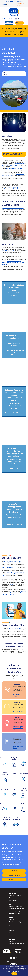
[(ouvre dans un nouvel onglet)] (14, 951)
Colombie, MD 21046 (13, 964)
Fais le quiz (11, 584)
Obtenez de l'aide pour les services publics (18, 728)
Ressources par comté (14, 913)
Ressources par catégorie (15, 911)
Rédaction (11, 919)
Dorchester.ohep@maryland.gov (14, 168)
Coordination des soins (14, 897)
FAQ (10, 932)
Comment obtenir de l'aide (15, 906)
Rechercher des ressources (16, 908)
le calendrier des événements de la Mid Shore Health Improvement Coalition (14, 593)
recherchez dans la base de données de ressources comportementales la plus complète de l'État (14, 574)
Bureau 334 (13, 963)
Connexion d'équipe (14, 895)
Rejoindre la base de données (16, 943)
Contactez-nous (13, 935)
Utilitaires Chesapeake (17, 189)
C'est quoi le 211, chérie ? (14, 628)
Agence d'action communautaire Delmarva (12, 208)
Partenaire (12, 941)
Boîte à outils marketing (15, 922)
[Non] (26, 970)
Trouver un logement (18, 711)
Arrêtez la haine (13, 900)
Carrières (11, 930)
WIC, (14, 250)
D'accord (14, 973)
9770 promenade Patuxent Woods (13, 961)
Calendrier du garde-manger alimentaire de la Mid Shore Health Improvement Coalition (13, 262)
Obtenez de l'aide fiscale (18, 747)
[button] (7, 4)
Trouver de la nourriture (16, 695)
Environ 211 (12, 928)
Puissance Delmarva (13, 187)
